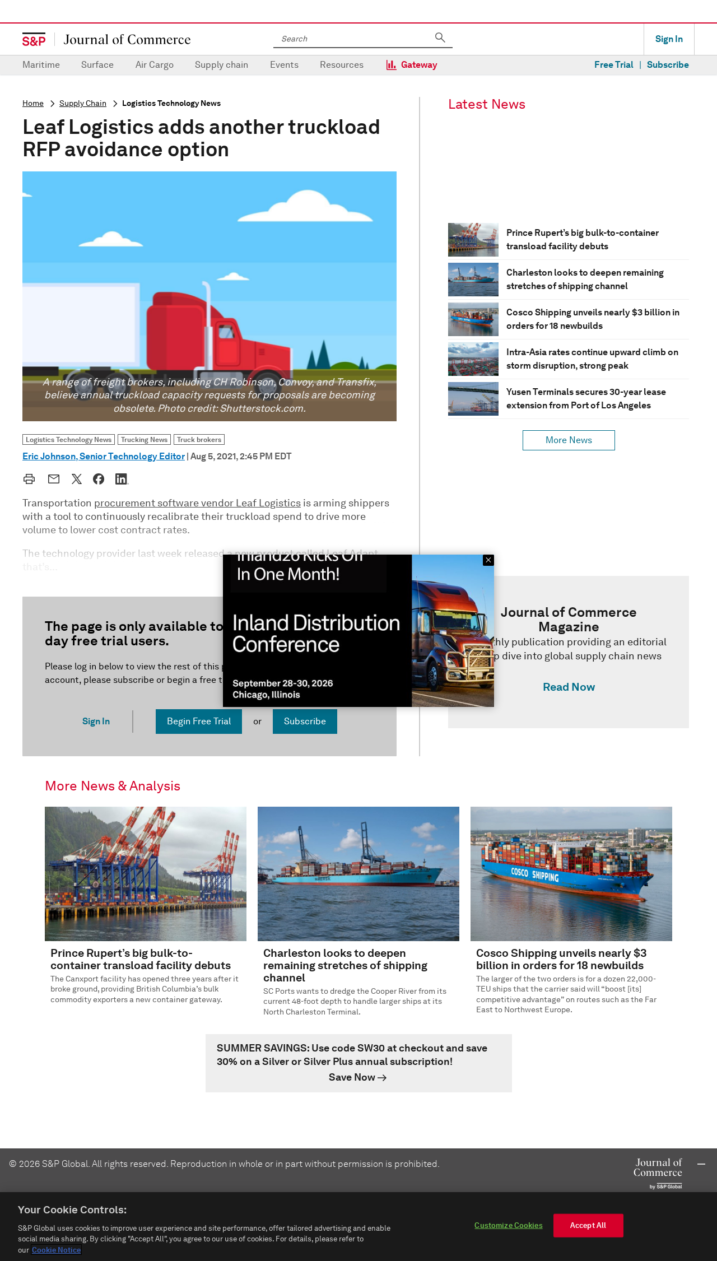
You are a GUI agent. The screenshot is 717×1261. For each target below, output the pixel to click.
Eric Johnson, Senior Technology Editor (103, 456)
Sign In (669, 39)
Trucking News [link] (144, 439)
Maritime (41, 64)
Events (284, 64)
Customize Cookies (508, 1225)
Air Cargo (155, 64)
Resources (342, 64)
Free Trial (614, 64)
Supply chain (221, 64)
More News (569, 440)
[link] (568, 652)
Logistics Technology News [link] (68, 439)
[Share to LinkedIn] (122, 479)
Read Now (569, 687)
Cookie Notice (56, 1249)
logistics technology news (171, 103)
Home (33, 103)
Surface (97, 64)
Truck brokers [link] (199, 439)
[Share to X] (77, 479)
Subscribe (668, 64)
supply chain (82, 103)
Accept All (588, 1225)
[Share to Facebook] (98, 479)
